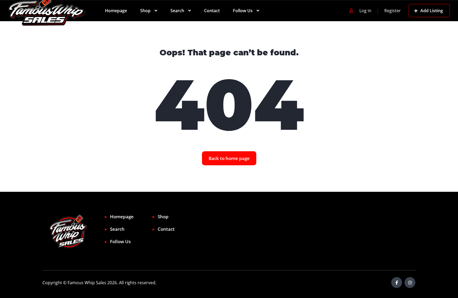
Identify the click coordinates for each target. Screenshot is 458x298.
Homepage (116, 11)
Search (177, 11)
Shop (145, 11)
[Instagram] (409, 282)
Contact (212, 11)
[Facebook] (396, 282)
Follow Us (243, 11)
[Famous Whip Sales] (47, 11)
